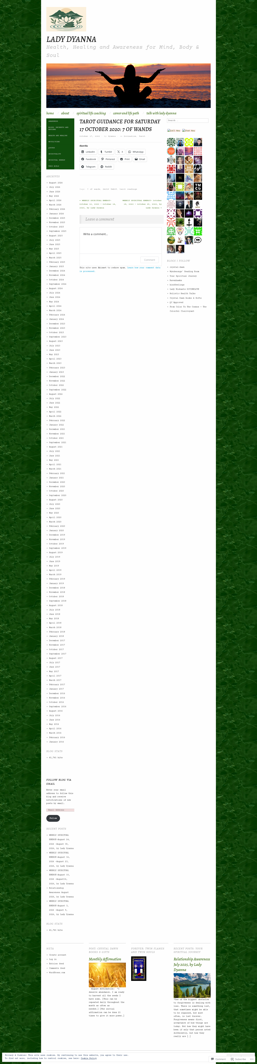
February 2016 (57, 738)
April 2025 (55, 253)
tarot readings (128, 189)
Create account (57, 955)
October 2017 (56, 649)
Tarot (142, 136)
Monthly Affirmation (105, 959)
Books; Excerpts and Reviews (58, 128)
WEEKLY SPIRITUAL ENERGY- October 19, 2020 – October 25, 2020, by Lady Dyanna (142, 204)
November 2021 (57, 434)
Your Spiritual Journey (183, 276)
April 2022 (55, 412)
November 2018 (57, 592)
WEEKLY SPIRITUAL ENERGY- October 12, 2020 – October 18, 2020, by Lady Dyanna (98, 204)
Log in (52, 959)
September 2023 (57, 337)
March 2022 (55, 416)
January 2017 (56, 689)
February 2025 (57, 262)
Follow (53, 818)
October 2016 (56, 702)
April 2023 (55, 359)
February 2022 (57, 421)
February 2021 (57, 473)
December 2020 (57, 482)
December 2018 (57, 588)
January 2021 (56, 478)
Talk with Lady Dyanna (161, 113)
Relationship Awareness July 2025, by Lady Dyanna (192, 964)
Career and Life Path (126, 113)
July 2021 (54, 451)
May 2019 (54, 566)
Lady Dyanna (71, 39)
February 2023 (57, 368)
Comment (149, 259)
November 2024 (57, 275)
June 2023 (54, 350)
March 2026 (55, 205)
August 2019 (56, 553)
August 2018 (56, 605)
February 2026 (57, 209)
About (65, 113)
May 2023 (54, 355)
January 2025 (56, 266)
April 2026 (55, 200)
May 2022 (54, 407)
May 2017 (54, 672)
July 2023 (54, 346)
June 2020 (54, 509)
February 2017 (57, 685)
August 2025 (56, 236)
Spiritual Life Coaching (91, 113)
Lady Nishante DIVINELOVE (184, 289)
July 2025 (54, 240)
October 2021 (56, 438)
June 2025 (54, 244)
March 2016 (55, 733)
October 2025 (56, 227)
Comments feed (57, 968)
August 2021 (56, 447)
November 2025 (57, 222)
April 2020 (55, 517)
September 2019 (57, 548)
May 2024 (54, 302)
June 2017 (54, 667)
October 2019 (56, 544)
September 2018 (57, 601)
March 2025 (55, 258)
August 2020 (56, 500)
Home (50, 113)
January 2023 (56, 372)
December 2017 (57, 641)
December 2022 (57, 377)
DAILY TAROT (110, 189)
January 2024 (56, 319)
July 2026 (54, 187)
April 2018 (55, 623)
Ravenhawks (176, 280)
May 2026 (54, 196)
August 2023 (56, 341)
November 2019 (57, 539)
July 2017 (54, 663)
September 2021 (57, 443)
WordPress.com (57, 973)
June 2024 (54, 297)
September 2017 (57, 654)
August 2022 (56, 394)
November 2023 (57, 328)
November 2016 (57, 698)
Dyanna (112, 136)
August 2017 (56, 658)
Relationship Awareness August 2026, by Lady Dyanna (61, 892)
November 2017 (57, 645)
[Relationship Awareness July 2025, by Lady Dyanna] (192, 986)
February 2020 (57, 526)
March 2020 (55, 522)
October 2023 (56, 332)
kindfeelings (177, 285)
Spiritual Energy (56, 160)
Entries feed (56, 964)
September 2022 (57, 390)
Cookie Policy (89, 1058)
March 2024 (55, 310)
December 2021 (57, 429)
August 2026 (56, 183)
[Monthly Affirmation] (107, 975)
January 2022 (56, 425)
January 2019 (56, 583)
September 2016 (57, 707)
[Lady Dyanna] (128, 87)
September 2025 (57, 231)
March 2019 (55, 575)
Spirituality (54, 154)
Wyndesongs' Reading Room (184, 272)
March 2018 (55, 627)
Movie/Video (54, 142)
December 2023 (57, 324)
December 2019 (57, 535)
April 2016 (55, 729)
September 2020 (57, 495)
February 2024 (57, 315)
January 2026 (56, 214)
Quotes (51, 148)
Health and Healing (57, 136)
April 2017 (55, 676)
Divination (130, 136)
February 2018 (57, 632)
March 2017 (55, 680)
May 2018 (54, 619)
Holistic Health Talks (182, 294)
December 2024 (57, 271)
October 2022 (56, 385)
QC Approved (176, 302)
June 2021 (54, 456)
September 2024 (57, 284)
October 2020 (56, 491)
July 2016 (54, 716)
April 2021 (55, 465)
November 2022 (57, 381)
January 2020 (56, 531)
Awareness (53, 121)
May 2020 (54, 513)
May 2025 (54, 249)
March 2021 (55, 469)
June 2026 (54, 192)
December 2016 (57, 694)
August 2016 (56, 711)
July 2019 (54, 557)
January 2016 (56, 742)
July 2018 (54, 610)
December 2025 (57, 218)
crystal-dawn (177, 267)
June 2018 (54, 614)
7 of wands (93, 189)
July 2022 (54, 399)
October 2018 (56, 597)
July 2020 (54, 504)
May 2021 (54, 460)
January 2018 (56, 636)
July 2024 (54, 293)
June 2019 (54, 561)
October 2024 (56, 280)
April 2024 (55, 306)
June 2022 (54, 403)
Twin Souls (53, 166)
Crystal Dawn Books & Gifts (186, 298)
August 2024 (56, 288)
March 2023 (55, 363)
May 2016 (54, 724)
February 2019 (57, 579)
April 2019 (55, 570)
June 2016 (54, 720)
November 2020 (57, 487)
